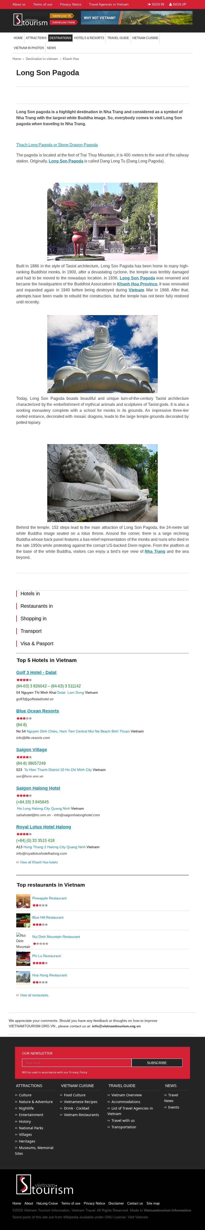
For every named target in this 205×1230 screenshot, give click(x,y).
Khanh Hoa (71, 59)
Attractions (36, 38)
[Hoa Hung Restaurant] (23, 978)
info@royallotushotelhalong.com (41, 853)
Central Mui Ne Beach (93, 731)
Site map (153, 1203)
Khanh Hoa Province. (137, 284)
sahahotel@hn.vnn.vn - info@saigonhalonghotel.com (58, 815)
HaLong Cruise (47, 1203)
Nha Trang (155, 551)
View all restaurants (32, 995)
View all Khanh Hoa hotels (37, 862)
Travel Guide (122, 1086)
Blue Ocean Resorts (37, 710)
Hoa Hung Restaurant (49, 975)
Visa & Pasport (37, 643)
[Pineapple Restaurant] (23, 901)
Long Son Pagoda (66, 161)
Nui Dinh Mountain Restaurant (56, 937)
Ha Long (24, 808)
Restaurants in (36, 606)
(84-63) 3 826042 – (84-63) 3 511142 (48, 686)
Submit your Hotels (63, 22)
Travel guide (118, 38)
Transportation (124, 1127)
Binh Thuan (121, 731)
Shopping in (33, 618)
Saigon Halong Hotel (38, 788)
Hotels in (30, 593)
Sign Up (179, 4)
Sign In (157, 4)
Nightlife (26, 1108)
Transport (31, 631)
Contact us (135, 1203)
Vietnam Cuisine (145, 38)
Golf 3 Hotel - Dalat (36, 672)
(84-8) (21, 725)
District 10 (56, 770)
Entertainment (31, 1114)
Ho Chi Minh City (78, 770)
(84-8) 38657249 (31, 763)
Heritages (27, 1141)
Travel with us (123, 1120)
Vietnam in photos (29, 48)
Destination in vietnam (42, 59)
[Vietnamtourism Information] (31, 19)
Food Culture (75, 1095)
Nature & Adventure (36, 1101)
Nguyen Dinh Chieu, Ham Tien (51, 731)
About (28, 1203)
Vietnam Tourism (37, 1210)
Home (18, 38)
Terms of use (70, 1203)
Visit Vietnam (138, 1217)
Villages (25, 1134)
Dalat (61, 692)
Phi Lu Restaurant (46, 956)
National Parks (31, 1128)
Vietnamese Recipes (81, 1101)
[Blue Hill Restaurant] (23, 920)
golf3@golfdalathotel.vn (35, 699)
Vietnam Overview (127, 1095)
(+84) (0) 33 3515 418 (35, 840)
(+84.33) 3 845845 (32, 802)
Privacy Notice (94, 1203)
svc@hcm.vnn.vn (29, 776)
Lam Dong (76, 692)
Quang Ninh (60, 808)
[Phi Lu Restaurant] (23, 959)
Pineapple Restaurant (49, 898)
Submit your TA (61, 15)
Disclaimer (116, 1203)
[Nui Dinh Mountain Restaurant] (23, 940)
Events (173, 1107)
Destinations (60, 38)
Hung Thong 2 (35, 847)
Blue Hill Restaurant (48, 917)
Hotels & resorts (89, 38)
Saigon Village (31, 749)
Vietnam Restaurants (81, 1114)
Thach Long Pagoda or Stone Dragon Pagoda (57, 145)
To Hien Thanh (35, 770)
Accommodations (126, 1101)
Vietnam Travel (83, 1210)
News (51, 48)
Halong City (41, 808)
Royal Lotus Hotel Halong (43, 826)
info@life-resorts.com (33, 738)
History (25, 1121)
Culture (25, 1095)
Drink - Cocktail (76, 1108)
